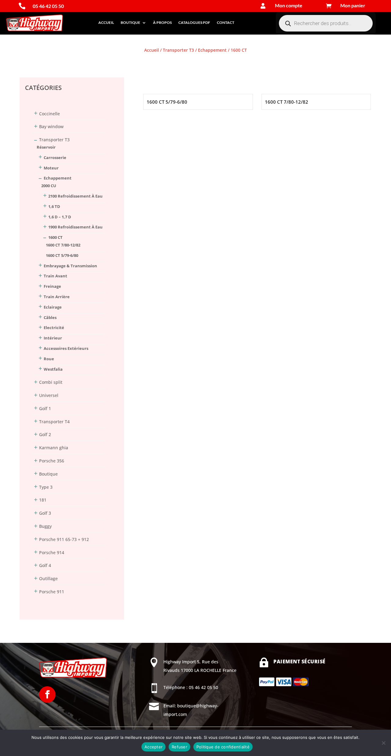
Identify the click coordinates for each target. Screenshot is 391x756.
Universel (48, 395)
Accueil (106, 22)
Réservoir (46, 147)
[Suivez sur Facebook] (47, 694)
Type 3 (46, 487)
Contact (225, 22)
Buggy (45, 526)
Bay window (51, 126)
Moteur (51, 168)
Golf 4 (45, 565)
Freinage (52, 286)
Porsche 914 (51, 552)
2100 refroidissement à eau (75, 196)
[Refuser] (383, 743)
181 (42, 500)
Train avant (55, 276)
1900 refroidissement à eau (75, 227)
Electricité (54, 327)
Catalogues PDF (194, 22)
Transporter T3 (178, 50)
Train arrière (57, 296)
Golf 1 (45, 408)
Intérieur (53, 338)
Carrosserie (55, 157)
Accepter (153, 746)
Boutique (130, 22)
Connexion (31, 61)
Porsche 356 (51, 461)
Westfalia (53, 369)
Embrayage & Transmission (70, 266)
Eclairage (53, 307)
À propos (162, 22)
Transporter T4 (54, 421)
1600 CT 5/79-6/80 (62, 255)
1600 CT (55, 237)
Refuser (179, 746)
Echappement (212, 50)
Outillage (48, 578)
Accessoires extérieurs (66, 348)
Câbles (50, 317)
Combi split (50, 382)
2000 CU (48, 185)
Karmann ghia (53, 447)
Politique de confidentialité (223, 746)
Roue (49, 358)
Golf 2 (45, 434)
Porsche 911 (51, 592)
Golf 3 (45, 513)
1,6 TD (54, 206)
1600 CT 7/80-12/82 (63, 245)
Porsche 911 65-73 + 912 (64, 539)
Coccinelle (49, 114)
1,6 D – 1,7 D (59, 217)
